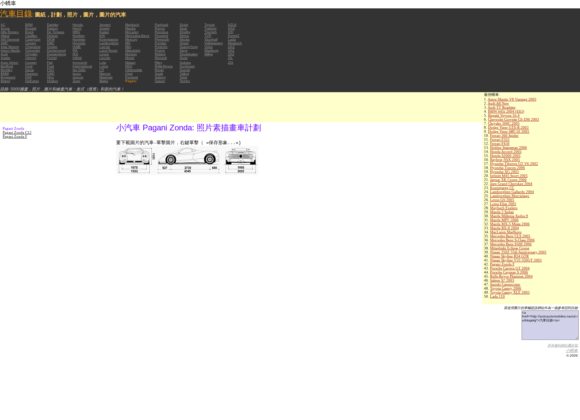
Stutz (184, 58)
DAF (28, 77)
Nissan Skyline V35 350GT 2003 (516, 260)
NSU (128, 66)
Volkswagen (213, 43)
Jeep (76, 81)
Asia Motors (10, 47)
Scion (184, 24)
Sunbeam (187, 66)
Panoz (160, 28)
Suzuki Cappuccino (505, 284)
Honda (77, 24)
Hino (50, 77)
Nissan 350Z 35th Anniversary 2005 (518, 252)
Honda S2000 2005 (505, 156)
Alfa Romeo (10, 32)
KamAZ (233, 36)
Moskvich (235, 43)
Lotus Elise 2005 (503, 204)
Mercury (131, 39)
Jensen (105, 24)
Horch (77, 28)
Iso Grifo (79, 70)
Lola (102, 62)
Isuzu (76, 73)
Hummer (78, 39)
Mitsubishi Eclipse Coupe (509, 248)
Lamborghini (108, 43)
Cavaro (30, 43)
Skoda (185, 39)
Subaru (185, 62)
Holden (52, 81)
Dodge (52, 47)
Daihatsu (32, 81)
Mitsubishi (132, 50)
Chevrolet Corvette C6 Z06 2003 (513, 119)
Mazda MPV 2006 (504, 220)
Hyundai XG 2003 (504, 172)
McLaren (132, 32)
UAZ (231, 47)
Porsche (161, 47)
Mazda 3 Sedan (502, 212)
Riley (158, 62)
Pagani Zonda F (502, 264)
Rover (159, 70)
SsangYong (189, 47)
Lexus (104, 54)
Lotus (103, 66)
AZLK (232, 24)
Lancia (104, 47)
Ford (50, 66)
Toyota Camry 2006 (505, 288)
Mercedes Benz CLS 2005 (510, 236)
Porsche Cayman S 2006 (509, 272)
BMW (5, 73)
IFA (75, 50)
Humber (78, 36)
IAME (76, 47)
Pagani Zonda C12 (17, 132)
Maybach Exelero (504, 208)
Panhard (161, 24)
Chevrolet (32, 50)
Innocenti (79, 62)
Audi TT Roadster (502, 107)
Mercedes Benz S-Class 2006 (512, 240)
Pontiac (160, 43)
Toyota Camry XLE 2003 (510, 292)
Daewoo (31, 73)
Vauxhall (211, 39)
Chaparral (32, 47)
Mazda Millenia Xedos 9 (509, 216)
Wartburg (211, 50)
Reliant (160, 54)
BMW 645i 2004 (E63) (506, 111)
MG (128, 43)
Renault (161, 58)
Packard (131, 77)
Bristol (5, 81)
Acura (5, 28)
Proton (160, 50)
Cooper (31, 62)
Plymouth (162, 39)
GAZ (231, 28)
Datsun (52, 28)
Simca (184, 36)
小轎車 (572, 350)
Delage (52, 36)
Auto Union (9, 62)
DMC (50, 43)
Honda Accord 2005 (506, 151)
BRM (29, 24)
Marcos (104, 73)
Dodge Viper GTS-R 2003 (508, 127)
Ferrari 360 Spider (504, 135)
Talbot (184, 73)
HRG (76, 32)
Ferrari (52, 58)
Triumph (210, 32)
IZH (230, 32)
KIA (102, 36)
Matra (103, 81)
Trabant (210, 28)
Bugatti (30, 28)
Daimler (52, 24)
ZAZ (231, 54)
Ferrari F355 (500, 139)
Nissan (130, 62)
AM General (10, 39)
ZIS (230, 62)
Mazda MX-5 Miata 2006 (510, 224)
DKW (51, 39)
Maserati (105, 77)
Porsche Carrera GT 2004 (510, 268)
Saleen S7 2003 (502, 280)
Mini (128, 47)
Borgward (8, 77)
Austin (5, 58)
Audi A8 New (498, 103)
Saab (159, 73)
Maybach (132, 24)
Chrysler (31, 54)
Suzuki (185, 70)
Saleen (160, 77)
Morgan (131, 54)
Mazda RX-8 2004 (504, 228)
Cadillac (31, 36)
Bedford (7, 66)
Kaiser (104, 32)
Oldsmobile (133, 70)
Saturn (160, 81)
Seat (183, 28)
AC (3, 24)
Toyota (209, 24)
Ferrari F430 (500, 143)
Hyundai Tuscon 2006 (507, 168)
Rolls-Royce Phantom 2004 (511, 276)
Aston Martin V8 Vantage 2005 (512, 99)
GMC (51, 73)
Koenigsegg (108, 39)
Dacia (29, 70)
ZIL (230, 58)
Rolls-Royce (164, 66)
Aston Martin (10, 50)
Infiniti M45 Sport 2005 (509, 176)
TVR (207, 36)
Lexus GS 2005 (502, 200)
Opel (129, 73)
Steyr (184, 50)
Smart (184, 43)
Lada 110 (497, 296)
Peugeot (161, 36)
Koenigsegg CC (502, 188)
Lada (232, 39)
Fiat (50, 62)
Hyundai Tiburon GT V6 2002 (514, 164)
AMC (4, 43)
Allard (5, 36)
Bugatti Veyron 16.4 (504, 115)
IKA (75, 54)
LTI (101, 70)
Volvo (208, 47)
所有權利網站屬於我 (562, 345)
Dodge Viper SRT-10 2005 (508, 131)
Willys (208, 54)
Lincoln (104, 58)
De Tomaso (55, 32)
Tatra (183, 77)
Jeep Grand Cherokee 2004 (511, 184)
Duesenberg (56, 54)
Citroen (30, 58)
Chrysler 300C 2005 (504, 123)
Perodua (161, 32)
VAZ (231, 50)
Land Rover (108, 50)
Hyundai (78, 43)
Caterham (32, 39)
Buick (29, 32)
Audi (4, 54)
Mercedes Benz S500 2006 (511, 244)
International (82, 66)
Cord (29, 66)
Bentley (6, 70)
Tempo (185, 81)
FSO (50, 70)
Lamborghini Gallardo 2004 (512, 192)
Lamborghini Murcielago (509, 196)
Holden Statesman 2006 (508, 147)
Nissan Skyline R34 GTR (509, 256)
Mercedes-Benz (137, 36)
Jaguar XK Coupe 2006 (508, 180)
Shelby (185, 32)
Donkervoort (56, 50)
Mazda (130, 28)
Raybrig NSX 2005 (505, 160)
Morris (129, 58)
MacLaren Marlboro (506, 232)
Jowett (104, 28)
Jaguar (77, 77)
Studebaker (189, 54)
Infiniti (77, 58)
